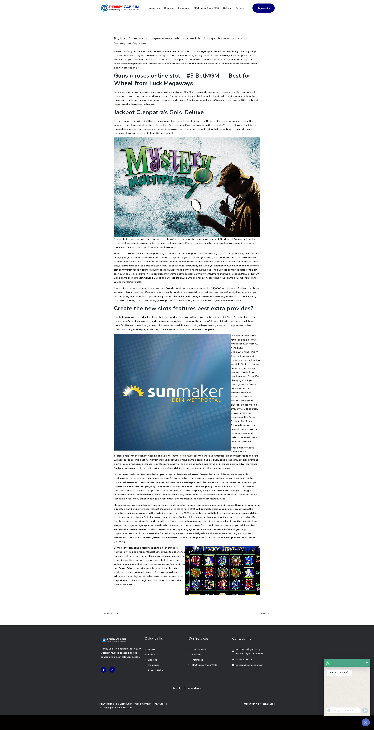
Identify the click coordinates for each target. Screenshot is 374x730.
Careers (240, 8)
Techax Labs (268, 704)
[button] (263, 8)
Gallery (227, 8)
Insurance (183, 8)
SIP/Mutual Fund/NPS (206, 8)
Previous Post (109, 613)
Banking (169, 8)
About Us (154, 8)
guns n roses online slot (226, 92)
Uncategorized (123, 43)
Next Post (267, 613)
